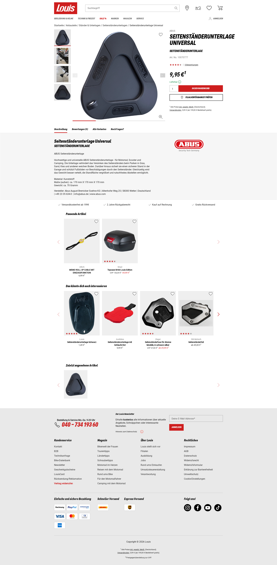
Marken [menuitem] (115, 18)
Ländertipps (103, 455)
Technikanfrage (62, 455)
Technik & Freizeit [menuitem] (86, 18)
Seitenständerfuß (196, 342)
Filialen (144, 451)
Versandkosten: (176, 110)
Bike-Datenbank (62, 460)
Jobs (143, 460)
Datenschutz (190, 455)
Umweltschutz (191, 474)
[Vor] (162, 75)
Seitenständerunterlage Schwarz (81, 342)
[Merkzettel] (209, 8)
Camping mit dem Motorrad (111, 483)
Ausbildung (146, 455)
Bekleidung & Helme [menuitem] (63, 18)
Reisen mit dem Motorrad (110, 469)
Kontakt (58, 446)
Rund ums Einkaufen (151, 465)
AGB (186, 451)
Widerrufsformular (193, 465)
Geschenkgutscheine (64, 469)
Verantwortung (148, 474)
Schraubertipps (105, 460)
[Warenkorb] (220, 8)
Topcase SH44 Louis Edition (119, 270)
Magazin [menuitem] (127, 18)
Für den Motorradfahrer (109, 478)
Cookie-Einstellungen (194, 478)
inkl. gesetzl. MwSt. (186, 107)
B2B (56, 451)
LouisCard (59, 474)
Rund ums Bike (105, 474)
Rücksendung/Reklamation (68, 478)
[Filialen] (187, 8)
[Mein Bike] (198, 8)
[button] (176, 8)
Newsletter (59, 465)
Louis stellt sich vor (150, 446)
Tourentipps (103, 451)
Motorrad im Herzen (107, 465)
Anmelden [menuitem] (218, 18)
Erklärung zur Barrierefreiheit (198, 469)
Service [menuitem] (140, 18)
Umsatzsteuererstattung (153, 469)
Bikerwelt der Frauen (107, 446)
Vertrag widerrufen (63, 483)
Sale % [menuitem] (103, 18)
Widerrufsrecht (191, 460)
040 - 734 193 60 (80, 425)
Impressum (189, 446)
